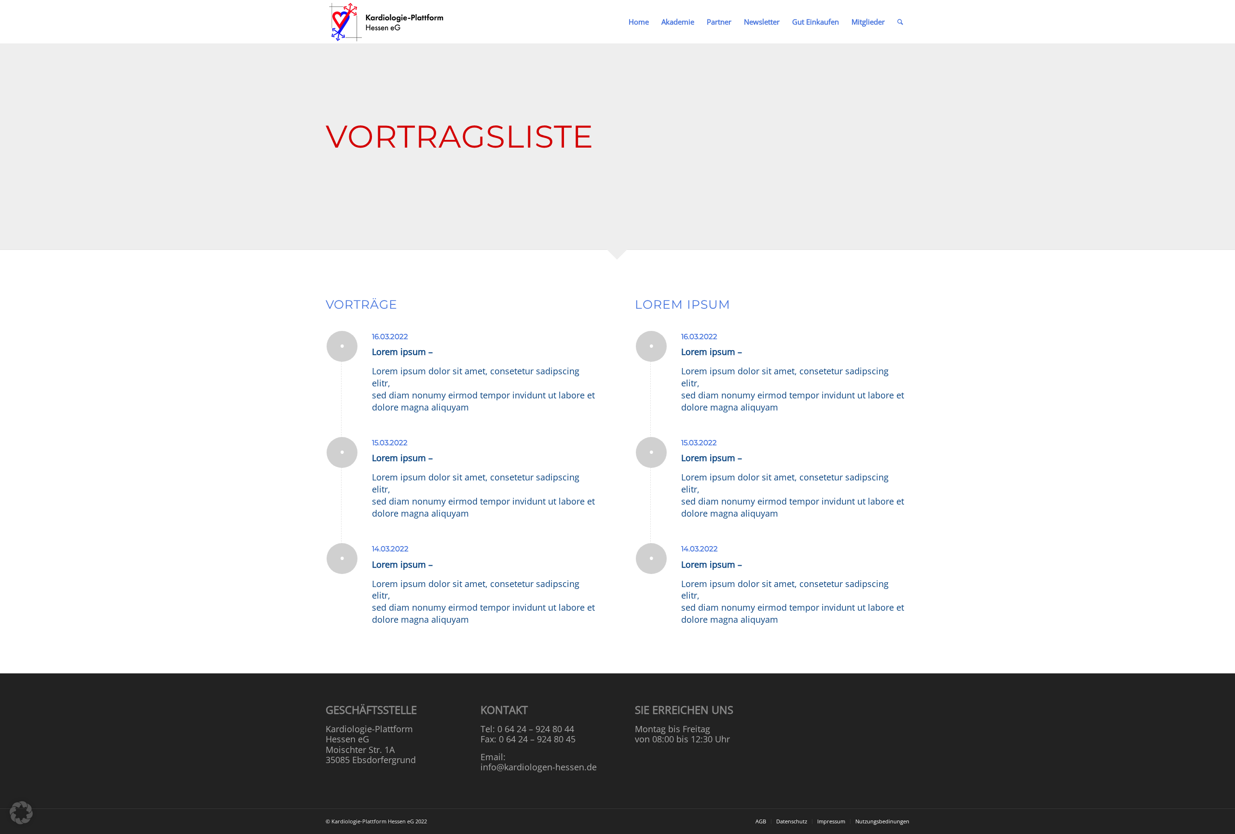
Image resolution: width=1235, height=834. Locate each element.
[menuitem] (638, 21)
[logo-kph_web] (387, 21)
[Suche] (900, 21)
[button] (21, 813)
